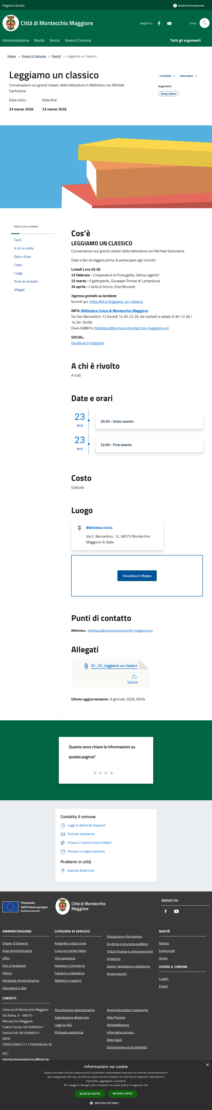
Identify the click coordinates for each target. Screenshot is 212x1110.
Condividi (166, 76)
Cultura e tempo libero (70, 950)
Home (11, 56)
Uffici (6, 958)
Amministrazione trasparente (127, 1009)
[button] (106, 1103)
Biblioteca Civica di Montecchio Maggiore (114, 310)
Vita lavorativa (65, 958)
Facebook (79, 343)
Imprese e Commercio (70, 965)
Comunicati (167, 950)
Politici (7, 973)
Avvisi (163, 958)
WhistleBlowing (118, 1024)
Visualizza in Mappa (137, 575)
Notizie (164, 943)
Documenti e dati (14, 987)
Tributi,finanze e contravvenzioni (130, 951)
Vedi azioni (187, 76)
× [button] (207, 1064)
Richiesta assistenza (69, 1032)
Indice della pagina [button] (26, 227)
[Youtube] (168, 23)
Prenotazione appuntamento (75, 1009)
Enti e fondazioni (14, 965)
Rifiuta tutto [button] (122, 1093)
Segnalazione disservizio (72, 1017)
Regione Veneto (13, 5)
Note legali (114, 1039)
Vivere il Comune (34, 56)
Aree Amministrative (17, 950)
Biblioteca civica (99, 527)
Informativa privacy (120, 1032)
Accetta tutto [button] (90, 1093)
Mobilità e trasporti (68, 980)
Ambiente (113, 958)
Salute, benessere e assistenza (128, 966)
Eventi (56, 56)
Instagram (96, 343)
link (146, 1085)
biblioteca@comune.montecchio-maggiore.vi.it (132, 328)
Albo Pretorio (116, 1017)
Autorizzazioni (117, 973)
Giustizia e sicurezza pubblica (127, 943)
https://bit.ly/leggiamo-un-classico (116, 301)
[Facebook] (157, 23)
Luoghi (164, 978)
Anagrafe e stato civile (70, 943)
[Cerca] (205, 23)
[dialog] (106, 1085)
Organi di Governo (15, 943)
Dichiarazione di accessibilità (127, 1047)
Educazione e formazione (124, 936)
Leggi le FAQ (63, 1024)
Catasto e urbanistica (69, 973)
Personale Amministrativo (20, 980)
